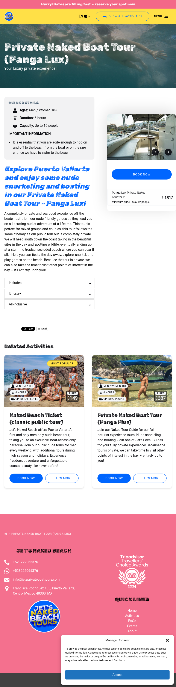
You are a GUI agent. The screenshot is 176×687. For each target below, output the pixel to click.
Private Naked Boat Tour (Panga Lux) (41, 533)
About (132, 631)
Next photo (168, 152)
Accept (117, 674)
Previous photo (155, 152)
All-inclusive (18, 304)
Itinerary (15, 293)
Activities (132, 616)
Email (44, 328)
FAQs (132, 621)
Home (132, 610)
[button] (167, 640)
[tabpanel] (141, 137)
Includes (15, 283)
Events (132, 626)
